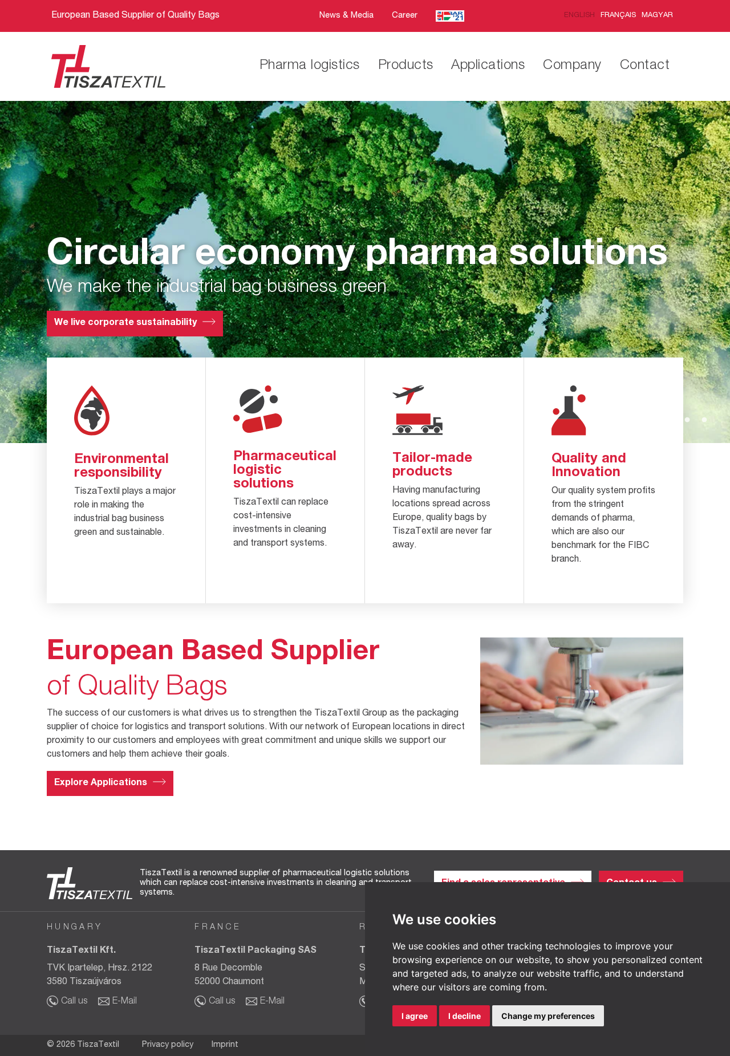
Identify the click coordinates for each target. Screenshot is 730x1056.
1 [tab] (653, 420)
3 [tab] (687, 420)
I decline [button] (464, 1016)
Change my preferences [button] (548, 1016)
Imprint (225, 1045)
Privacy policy (167, 1045)
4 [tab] (704, 420)
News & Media (346, 16)
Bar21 (450, 16)
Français (618, 15)
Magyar (657, 15)
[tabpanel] (365, 272)
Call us (74, 1001)
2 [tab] (670, 420)
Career (404, 16)
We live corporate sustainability (125, 323)
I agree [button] (415, 1016)
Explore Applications (100, 783)
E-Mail (124, 1001)
